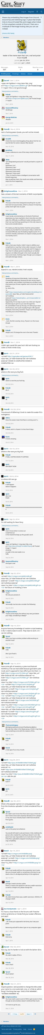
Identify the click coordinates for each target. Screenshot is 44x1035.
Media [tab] (23, 74)
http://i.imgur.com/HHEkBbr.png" (27, 858)
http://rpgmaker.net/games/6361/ (20, 356)
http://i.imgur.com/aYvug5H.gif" (27, 711)
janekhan (9, 150)
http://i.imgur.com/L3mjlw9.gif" (27, 689)
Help (24, 1029)
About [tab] (30, 74)
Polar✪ (24, 58)
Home (30, 1029)
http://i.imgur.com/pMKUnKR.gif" (27, 581)
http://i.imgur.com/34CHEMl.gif (23, 696)
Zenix (8, 276)
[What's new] (37, 12)
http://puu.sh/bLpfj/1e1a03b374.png (20, 546)
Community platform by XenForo (18, 1033)
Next (28, 1014)
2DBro (8, 418)
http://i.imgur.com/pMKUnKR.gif (20, 576)
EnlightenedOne (10, 191)
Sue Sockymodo (10, 909)
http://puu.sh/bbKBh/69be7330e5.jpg (22, 763)
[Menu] (2, 12)
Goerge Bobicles (11, 117)
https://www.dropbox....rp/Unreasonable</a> (26, 298)
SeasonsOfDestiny (12, 108)
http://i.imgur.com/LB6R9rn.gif (16, 85)
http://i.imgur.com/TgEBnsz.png (18, 98)
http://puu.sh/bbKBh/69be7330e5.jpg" (20, 769)
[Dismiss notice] (41, 17)
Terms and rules (6, 1029)
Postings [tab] (15, 74)
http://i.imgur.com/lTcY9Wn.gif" (17, 678)
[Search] (41, 12)
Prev (15, 1014)
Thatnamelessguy (12, 725)
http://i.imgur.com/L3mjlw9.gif (23, 684)
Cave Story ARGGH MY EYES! (12, 1026)
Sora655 (8, 139)
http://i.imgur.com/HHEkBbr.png (20, 854)
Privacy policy (17, 1029)
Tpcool (6, 80)
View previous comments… (10, 91)
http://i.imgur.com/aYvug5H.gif (23, 707)
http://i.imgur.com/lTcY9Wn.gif (16, 673)
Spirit (6, 353)
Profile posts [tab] (5, 74)
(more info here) (8, 33)
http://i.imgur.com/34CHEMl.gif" (27, 700)
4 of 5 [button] (22, 1014)
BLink (8, 437)
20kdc (8, 160)
